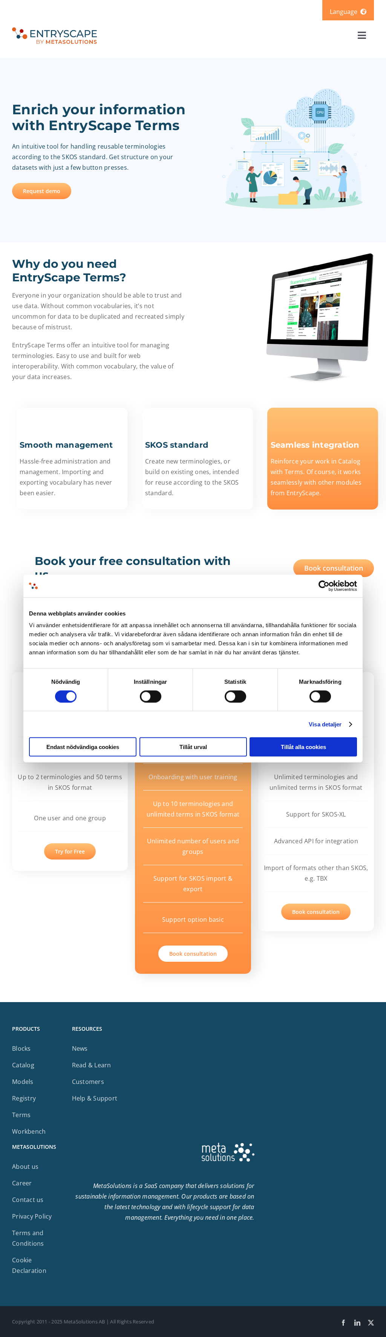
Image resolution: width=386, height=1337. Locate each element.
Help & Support (95, 1098)
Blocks (21, 1048)
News (80, 1048)
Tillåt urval (193, 747)
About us (25, 1166)
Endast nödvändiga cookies (82, 747)
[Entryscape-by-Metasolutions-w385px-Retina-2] (54, 29)
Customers (88, 1082)
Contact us (28, 1200)
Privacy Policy (32, 1216)
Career (22, 1183)
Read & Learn (91, 1065)
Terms (21, 1115)
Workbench (29, 1131)
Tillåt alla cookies (303, 747)
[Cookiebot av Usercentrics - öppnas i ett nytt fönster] (324, 585)
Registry (24, 1098)
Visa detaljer (325, 724)
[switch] (150, 696)
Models (23, 1082)
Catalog (23, 1065)
